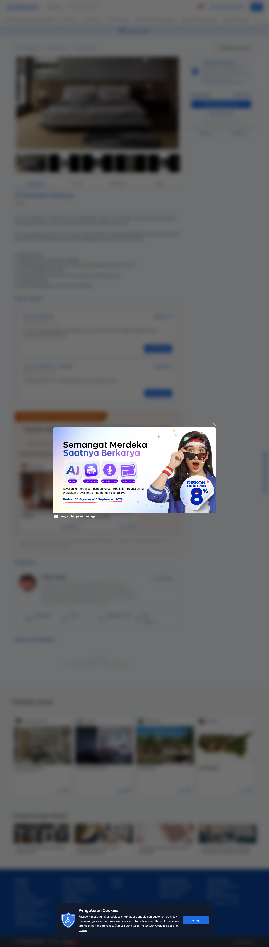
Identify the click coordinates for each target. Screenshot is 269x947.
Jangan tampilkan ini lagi (77, 516)
